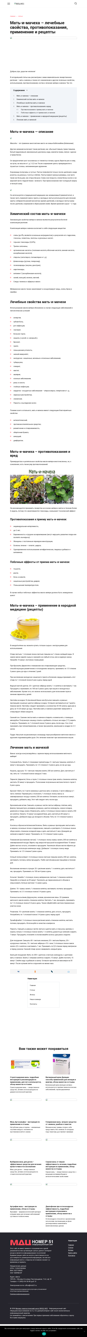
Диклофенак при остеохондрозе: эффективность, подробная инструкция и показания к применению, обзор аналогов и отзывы (59, 1211)
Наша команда (35, 999)
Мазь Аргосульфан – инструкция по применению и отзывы (25, 1123)
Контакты (33, 1004)
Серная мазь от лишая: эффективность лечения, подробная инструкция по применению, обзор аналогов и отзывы (61, 1165)
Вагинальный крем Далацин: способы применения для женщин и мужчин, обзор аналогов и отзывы (61, 1079)
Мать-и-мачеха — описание (27, 96)
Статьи (32, 990)
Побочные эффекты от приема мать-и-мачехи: (38, 113)
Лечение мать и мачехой (26, 120)
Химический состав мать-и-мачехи (30, 99)
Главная (33, 985)
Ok (44, 1334)
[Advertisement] (43, 1025)
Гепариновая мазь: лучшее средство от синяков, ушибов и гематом (61, 1123)
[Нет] (84, 1331)
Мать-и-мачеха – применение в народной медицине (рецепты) (42, 116)
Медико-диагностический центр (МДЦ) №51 (32, 1308)
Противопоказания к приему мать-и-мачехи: (37, 110)
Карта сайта (72, 1253)
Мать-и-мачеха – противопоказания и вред (34, 106)
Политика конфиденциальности (19, 1294)
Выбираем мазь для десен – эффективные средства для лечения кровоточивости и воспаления (25, 1164)
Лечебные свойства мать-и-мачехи (31, 103)
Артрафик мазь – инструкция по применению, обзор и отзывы (23, 1207)
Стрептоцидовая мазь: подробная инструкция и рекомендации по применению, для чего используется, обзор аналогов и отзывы (25, 1080)
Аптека (32, 995)
